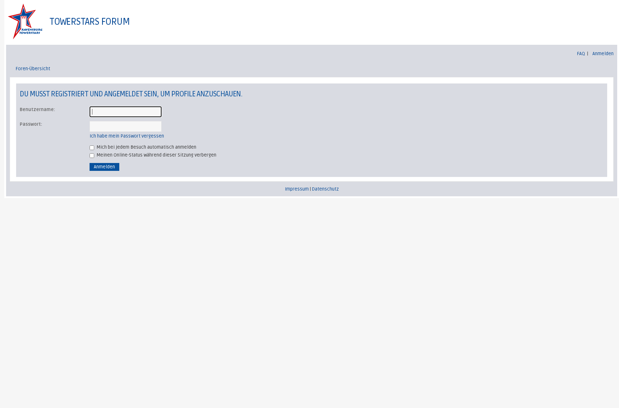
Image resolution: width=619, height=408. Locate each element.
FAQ (581, 54)
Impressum (297, 189)
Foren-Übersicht (33, 69)
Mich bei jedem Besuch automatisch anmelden (145, 147)
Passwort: (31, 124)
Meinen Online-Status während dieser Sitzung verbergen (155, 155)
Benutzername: (37, 109)
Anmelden (603, 54)
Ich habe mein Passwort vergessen (127, 136)
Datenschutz (325, 189)
